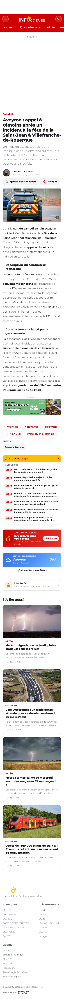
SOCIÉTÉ (7, 918)
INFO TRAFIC (10, 914)
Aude (42, 918)
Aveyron (8, 113)
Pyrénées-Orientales (50, 923)
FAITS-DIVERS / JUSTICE (16, 923)
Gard (42, 910)
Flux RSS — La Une (13, 963)
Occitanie (51, 427)
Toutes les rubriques (14, 954)
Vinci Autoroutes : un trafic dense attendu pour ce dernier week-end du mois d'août (30, 713)
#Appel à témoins (14, 447)
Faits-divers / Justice (40, 434)
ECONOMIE (9, 931)
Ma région (30, 27)
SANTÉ (6, 936)
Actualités (31, 427)
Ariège (43, 936)
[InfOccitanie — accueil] (32, 19)
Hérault (43, 914)
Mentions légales (12, 976)
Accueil (7, 950)
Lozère (43, 927)
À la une (15, 434)
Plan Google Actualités (15, 972)
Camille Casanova (22, 171)
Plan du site (9, 967)
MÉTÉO (51, 27)
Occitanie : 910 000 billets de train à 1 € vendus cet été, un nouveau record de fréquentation (31, 849)
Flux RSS (7, 959)
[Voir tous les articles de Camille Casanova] (6, 172)
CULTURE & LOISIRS (13, 927)
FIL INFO (9, 27)
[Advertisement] (32, 71)
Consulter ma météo (34, 570)
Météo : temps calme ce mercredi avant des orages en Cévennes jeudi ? (30, 781)
